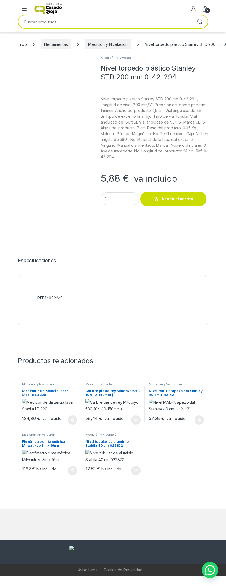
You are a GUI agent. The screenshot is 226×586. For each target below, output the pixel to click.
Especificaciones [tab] (37, 260)
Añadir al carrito (177, 198)
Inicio (22, 44)
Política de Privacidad (123, 570)
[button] (210, 570)
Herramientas (56, 44)
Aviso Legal (88, 570)
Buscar (200, 21)
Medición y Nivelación (108, 44)
